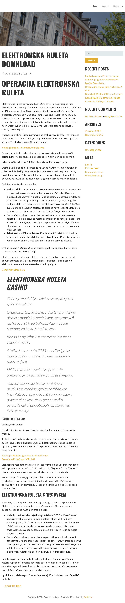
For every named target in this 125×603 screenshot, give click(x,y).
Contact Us (118, 6)
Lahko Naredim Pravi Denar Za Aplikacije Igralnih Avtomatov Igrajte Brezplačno (102, 79)
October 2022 (93, 131)
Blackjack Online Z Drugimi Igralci (103, 94)
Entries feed (92, 168)
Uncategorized (93, 149)
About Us (105, 6)
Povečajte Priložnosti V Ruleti (18, 459)
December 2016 (94, 134)
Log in (88, 164)
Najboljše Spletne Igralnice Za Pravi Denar (25, 455)
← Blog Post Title (11, 586)
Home (95, 6)
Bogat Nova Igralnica (13, 269)
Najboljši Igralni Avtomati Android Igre (23, 147)
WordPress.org (93, 175)
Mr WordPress (93, 116)
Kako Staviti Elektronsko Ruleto (102, 97)
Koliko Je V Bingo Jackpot (99, 101)
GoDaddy (88, 597)
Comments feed (94, 171)
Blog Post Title (113, 116)
